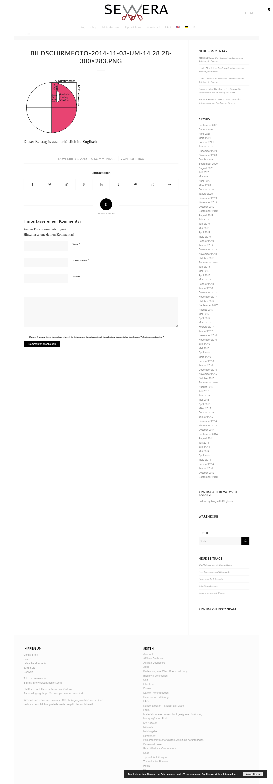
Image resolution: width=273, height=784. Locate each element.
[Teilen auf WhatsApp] (66, 184)
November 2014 (208, 425)
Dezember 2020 (208, 151)
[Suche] (193, 27)
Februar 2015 (206, 412)
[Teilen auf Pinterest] (84, 184)
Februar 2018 (206, 284)
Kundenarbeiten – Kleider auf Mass (163, 705)
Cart (145, 680)
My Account (150, 723)
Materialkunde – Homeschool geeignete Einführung (172, 714)
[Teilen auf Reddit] (152, 184)
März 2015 (205, 408)
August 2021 (206, 129)
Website (76, 276)
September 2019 (208, 211)
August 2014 (206, 438)
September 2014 (208, 434)
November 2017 (208, 296)
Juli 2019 (204, 219)
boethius (136, 158)
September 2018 (208, 262)
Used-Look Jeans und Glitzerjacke (214, 571)
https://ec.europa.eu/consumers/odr (63, 693)
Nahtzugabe (150, 731)
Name (76, 244)
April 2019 (204, 232)
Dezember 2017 (208, 292)
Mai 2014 (204, 451)
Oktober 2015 (206, 378)
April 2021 (204, 133)
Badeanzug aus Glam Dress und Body (165, 671)
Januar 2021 (206, 146)
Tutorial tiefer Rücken (155, 761)
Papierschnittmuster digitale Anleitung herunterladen (173, 740)
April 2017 (204, 318)
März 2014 (205, 459)
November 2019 (208, 202)
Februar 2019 (206, 241)
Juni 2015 (204, 395)
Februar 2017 (206, 326)
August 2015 (206, 387)
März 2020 (205, 185)
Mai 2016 (204, 348)
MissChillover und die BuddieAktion (215, 565)
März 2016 (205, 357)
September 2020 (208, 163)
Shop (146, 753)
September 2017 (208, 305)
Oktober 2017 (206, 301)
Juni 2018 (204, 266)
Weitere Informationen (226, 774)
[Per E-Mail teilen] (169, 184)
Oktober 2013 (206, 472)
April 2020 (204, 181)
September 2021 (208, 125)
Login (146, 710)
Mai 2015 (204, 399)
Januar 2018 (206, 288)
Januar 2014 (206, 468)
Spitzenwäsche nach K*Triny (212, 592)
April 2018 (204, 275)
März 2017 (205, 322)
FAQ (145, 701)
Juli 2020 (204, 172)
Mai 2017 (204, 314)
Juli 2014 (204, 442)
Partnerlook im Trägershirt (211, 578)
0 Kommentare (103, 158)
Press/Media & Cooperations (159, 748)
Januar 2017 (206, 331)
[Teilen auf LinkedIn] (101, 184)
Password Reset (152, 744)
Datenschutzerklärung (155, 697)
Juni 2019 (204, 223)
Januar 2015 (206, 417)
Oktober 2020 (206, 159)
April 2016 (204, 352)
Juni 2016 (204, 344)
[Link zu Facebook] (245, 13)
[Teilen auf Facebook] (32, 184)
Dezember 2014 (208, 421)
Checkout (148, 684)
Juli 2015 (204, 391)
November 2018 (208, 254)
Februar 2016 (206, 361)
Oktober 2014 (206, 429)
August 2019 (206, 215)
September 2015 (208, 382)
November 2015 (208, 374)
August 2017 (206, 309)
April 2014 (204, 455)
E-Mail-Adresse (81, 260)
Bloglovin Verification (155, 675)
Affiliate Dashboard (154, 658)
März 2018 (205, 279)
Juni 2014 (204, 447)
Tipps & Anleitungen (155, 757)
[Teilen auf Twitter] (49, 184)
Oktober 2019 (206, 206)
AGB (146, 667)
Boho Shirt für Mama (208, 585)
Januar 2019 (206, 245)
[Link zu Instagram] (251, 13)
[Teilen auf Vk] (135, 184)
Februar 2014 (206, 464)
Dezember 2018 (208, 249)
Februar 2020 (206, 189)
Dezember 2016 (208, 335)
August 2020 (206, 168)
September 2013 (208, 477)
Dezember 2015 (208, 369)
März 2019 (205, 236)
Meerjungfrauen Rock (155, 718)
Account (148, 654)
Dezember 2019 (208, 198)
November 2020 (208, 155)
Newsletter (149, 735)
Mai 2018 (204, 271)
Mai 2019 (204, 228)
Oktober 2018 (206, 258)
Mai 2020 (204, 176)
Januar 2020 (206, 193)
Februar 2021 (206, 142)
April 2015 (204, 404)
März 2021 (205, 138)
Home (146, 765)
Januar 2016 (206, 365)
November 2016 (208, 339)
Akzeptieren (253, 774)
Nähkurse (148, 727)
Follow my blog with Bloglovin (216, 501)
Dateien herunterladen (155, 692)
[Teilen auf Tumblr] (118, 184)
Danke (147, 688)
